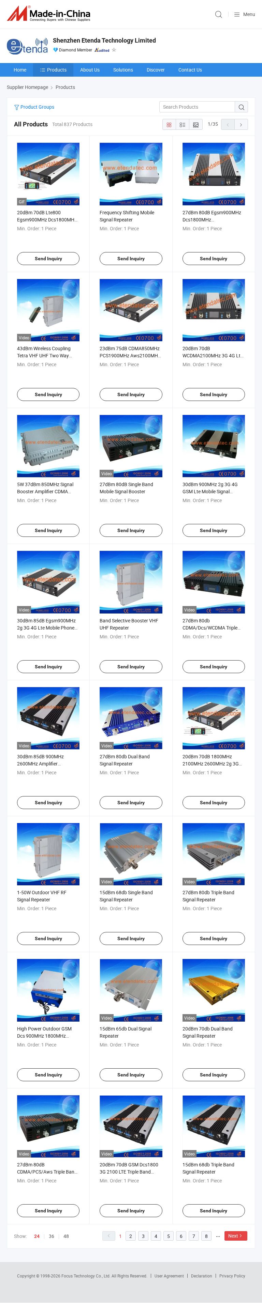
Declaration (201, 1275)
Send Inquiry (48, 258)
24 (37, 1236)
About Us (90, 69)
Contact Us (190, 69)
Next (233, 1235)
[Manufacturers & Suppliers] (50, 13)
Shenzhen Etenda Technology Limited (104, 40)
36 (51, 1236)
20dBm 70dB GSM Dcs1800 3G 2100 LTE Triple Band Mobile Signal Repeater (129, 1171)
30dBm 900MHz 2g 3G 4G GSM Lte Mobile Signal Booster (210, 491)
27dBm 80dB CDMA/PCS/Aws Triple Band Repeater (47, 1171)
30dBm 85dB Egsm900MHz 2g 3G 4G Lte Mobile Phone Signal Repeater (46, 627)
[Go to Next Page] (241, 124)
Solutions (123, 69)
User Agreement (169, 1275)
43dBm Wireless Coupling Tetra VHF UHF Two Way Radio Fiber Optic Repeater (45, 355)
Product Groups (36, 107)
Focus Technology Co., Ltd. (86, 1275)
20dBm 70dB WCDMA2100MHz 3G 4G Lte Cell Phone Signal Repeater (213, 355)
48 (66, 1236)
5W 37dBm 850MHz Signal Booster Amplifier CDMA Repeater (45, 491)
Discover (156, 69)
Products (57, 69)
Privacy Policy (232, 1275)
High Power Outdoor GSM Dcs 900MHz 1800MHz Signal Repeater (44, 1035)
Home (20, 69)
